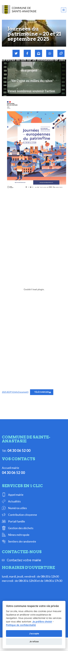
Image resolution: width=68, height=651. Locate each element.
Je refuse (34, 641)
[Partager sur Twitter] (16, 53)
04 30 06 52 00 (19, 450)
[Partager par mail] (38, 53)
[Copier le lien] (61, 53)
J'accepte (34, 633)
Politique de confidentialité (21, 625)
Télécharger (41, 392)
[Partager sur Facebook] (27, 53)
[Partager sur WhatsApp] (49, 53)
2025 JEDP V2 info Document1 (15, 392)
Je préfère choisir (42, 621)
